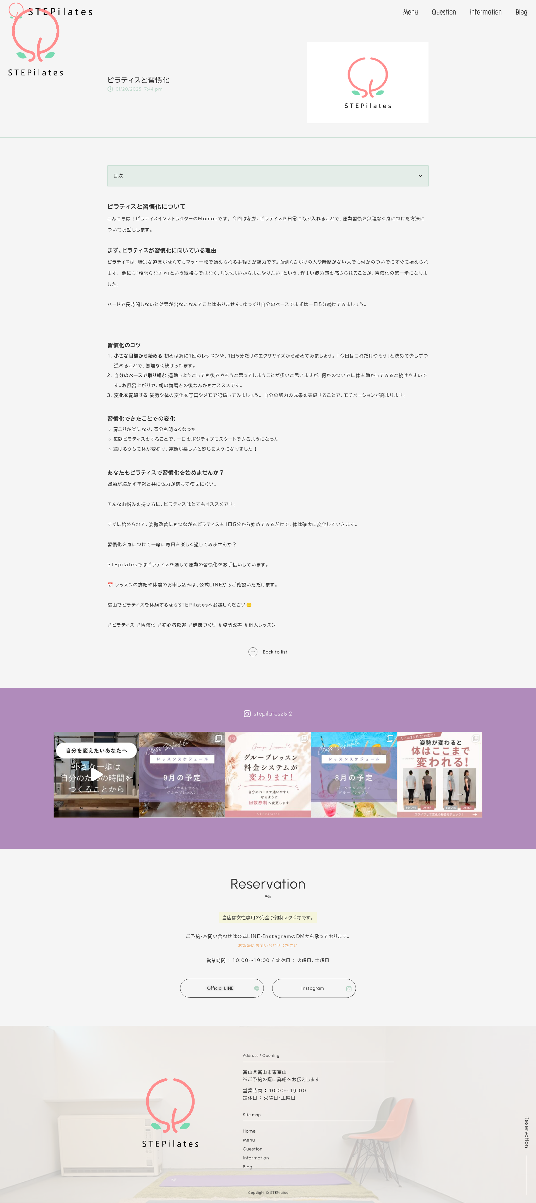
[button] (526, 1155)
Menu (410, 12)
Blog (522, 12)
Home (249, 1131)
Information (486, 12)
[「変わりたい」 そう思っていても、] (96, 775)
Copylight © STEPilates (268, 1193)
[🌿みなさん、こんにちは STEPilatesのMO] (268, 775)
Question (444, 12)
